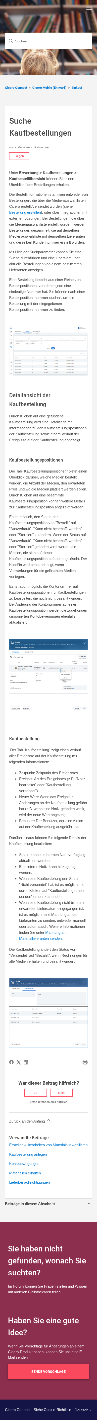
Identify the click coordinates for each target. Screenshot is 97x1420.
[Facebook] (11, 1062)
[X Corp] (18, 1062)
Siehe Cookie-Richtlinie (52, 1410)
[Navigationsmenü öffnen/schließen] (89, 8)
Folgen (19, 156)
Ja (35, 1093)
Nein (61, 1093)
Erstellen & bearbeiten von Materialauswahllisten (48, 1145)
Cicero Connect (16, 88)
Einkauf (77, 88)
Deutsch (82, 1410)
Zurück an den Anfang (27, 1121)
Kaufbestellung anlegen (28, 1154)
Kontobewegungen (24, 1163)
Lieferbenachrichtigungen (29, 1182)
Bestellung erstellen (25, 212)
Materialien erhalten (25, 1173)
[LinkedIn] (26, 1062)
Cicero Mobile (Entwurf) (49, 88)
